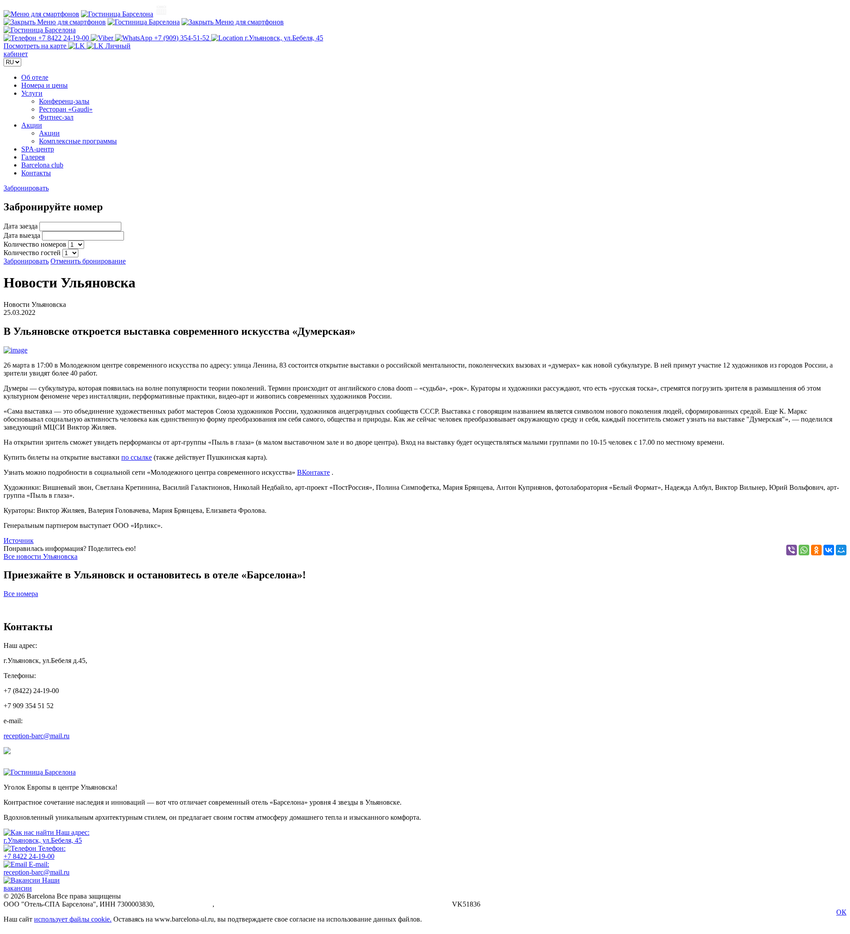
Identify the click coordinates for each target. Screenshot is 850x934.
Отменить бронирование (88, 261)
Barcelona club (42, 165)
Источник (19, 540)
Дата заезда (21, 226)
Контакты (36, 173)
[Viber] (791, 550)
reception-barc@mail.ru (37, 736)
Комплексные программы (78, 141)
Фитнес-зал (56, 117)
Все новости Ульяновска (40, 556)
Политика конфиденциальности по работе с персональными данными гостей (333, 904)
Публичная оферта (184, 904)
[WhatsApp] (804, 550)
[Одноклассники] (816, 550)
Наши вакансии (32, 884)
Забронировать (26, 188)
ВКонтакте (313, 472)
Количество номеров (36, 244)
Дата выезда (23, 235)
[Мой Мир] (841, 550)
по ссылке (136, 457)
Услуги (31, 93)
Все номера (21, 593)
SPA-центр (37, 149)
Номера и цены (44, 85)
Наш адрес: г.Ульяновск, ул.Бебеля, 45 (46, 836)
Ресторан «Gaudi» (66, 109)
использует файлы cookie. (73, 919)
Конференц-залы (64, 101)
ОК (841, 912)
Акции (31, 125)
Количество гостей (33, 252)
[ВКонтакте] (828, 550)
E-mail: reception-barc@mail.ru (37, 868)
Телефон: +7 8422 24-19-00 (35, 852)
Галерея (33, 157)
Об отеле (34, 77)
